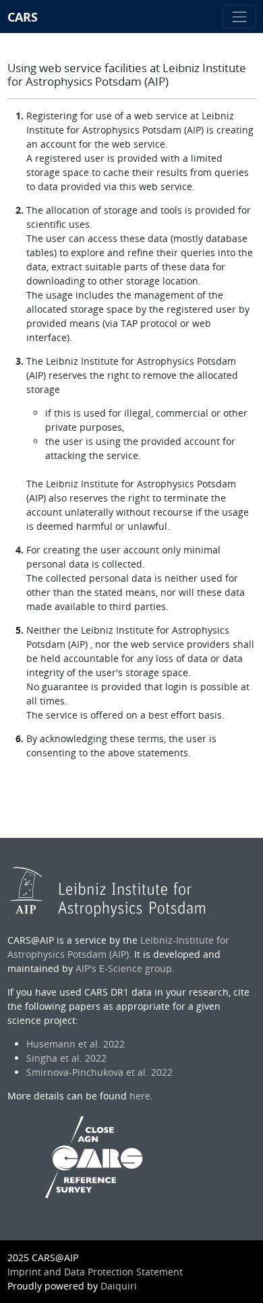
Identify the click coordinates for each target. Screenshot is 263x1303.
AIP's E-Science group (124, 968)
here (139, 1095)
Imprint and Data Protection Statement (95, 1271)
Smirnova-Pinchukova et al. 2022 (99, 1072)
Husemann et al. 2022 (75, 1043)
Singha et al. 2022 (66, 1058)
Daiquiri (118, 1285)
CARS (22, 17)
